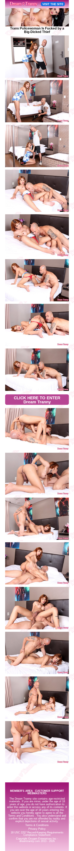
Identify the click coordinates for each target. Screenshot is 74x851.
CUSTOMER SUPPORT (49, 791)
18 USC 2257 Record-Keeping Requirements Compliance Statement (37, 834)
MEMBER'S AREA (21, 791)
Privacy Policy (37, 828)
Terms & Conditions (37, 825)
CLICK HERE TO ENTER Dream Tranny (37, 400)
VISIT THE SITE (52, 4)
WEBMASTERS (37, 793)
